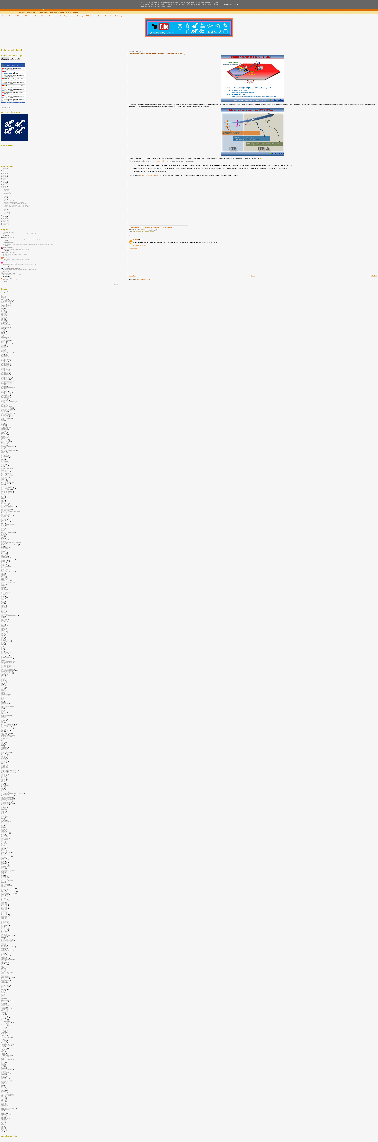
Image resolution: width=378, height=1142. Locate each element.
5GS (2, 308)
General (3, 589)
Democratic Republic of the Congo (10, 511)
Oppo (2, 840)
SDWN (3, 954)
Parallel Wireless (5, 852)
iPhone (3, 674)
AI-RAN (3, 331)
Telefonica (4, 1023)
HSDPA (3, 621)
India (2, 656)
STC (2, 999)
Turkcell (3, 1053)
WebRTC (3, 1107)
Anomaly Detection (6, 344)
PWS (2, 872)
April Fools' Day (5, 414)
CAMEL (3, 451)
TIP (2, 1039)
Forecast (3, 574)
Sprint (2, 990)
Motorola (3, 778)
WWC (2, 1122)
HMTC (3, 618)
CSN (2, 497)
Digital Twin (4, 518)
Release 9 (4, 920)
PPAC (2, 861)
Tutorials (3, 1054)
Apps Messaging (5, 383)
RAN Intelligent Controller (8, 893)
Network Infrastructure (7, 798)
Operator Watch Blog (61, 16)
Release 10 (4, 903)
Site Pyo (3, 968)
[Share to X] (152, 230)
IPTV (2, 676)
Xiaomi (3, 1127)
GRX (2, 601)
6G (2, 310)
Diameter (3, 516)
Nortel (3, 817)
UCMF (3, 1058)
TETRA (3, 1031)
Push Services (5, 871)
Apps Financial (5, 374)
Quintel (3, 881)
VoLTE (3, 1099)
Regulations (4, 900)
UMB (2, 1066)
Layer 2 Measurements (7, 706)
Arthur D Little (5, 417)
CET (2, 466)
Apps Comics (4, 368)
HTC (2, 629)
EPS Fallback (4, 547)
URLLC (3, 1076)
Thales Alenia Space (6, 1034)
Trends (3, 1046)
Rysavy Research (6, 941)
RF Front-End (4, 925)
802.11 (3, 312)
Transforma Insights (6, 1044)
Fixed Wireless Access (7, 568)
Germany (3, 593)
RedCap (3, 899)
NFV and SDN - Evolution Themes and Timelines (15, 203)
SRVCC (3, 991)
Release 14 (4, 908)
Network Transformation (7, 803)
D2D (2, 501)
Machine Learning (6, 733)
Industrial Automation (7, 658)
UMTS (3, 1068)
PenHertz (3, 857)
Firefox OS (4, 565)
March (6, 210)
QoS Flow (3, 876)
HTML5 (3, 630)
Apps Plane (4, 391)
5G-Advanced (5, 305)
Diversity (3, 519)
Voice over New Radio (7, 1095)
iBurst (2, 637)
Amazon (3, 338)
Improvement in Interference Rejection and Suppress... (17, 205)
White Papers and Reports (8, 1108)
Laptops (3, 702)
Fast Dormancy (5, 557)
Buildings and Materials (7, 446)
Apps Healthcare (5, 377)
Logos (3, 717)
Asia (2, 419)
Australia (3, 424)
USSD (3, 1082)
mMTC (3, 762)
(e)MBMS (3, 291)
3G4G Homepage (27, 16)
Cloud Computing (6, 475)
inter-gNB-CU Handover (7, 665)
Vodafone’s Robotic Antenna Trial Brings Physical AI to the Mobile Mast (20, 269)
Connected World (6, 489)
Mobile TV (4, 771)
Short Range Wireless (7, 959)
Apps (2, 354)
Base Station (4, 429)
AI (1, 329)
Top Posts (3, 1040)
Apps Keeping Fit (5, 378)
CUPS (3, 500)
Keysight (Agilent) (6, 694)
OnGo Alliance (5, 833)
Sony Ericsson (5, 985)
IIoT (2, 650)
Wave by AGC (5, 1104)
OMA (2, 830)
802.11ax (3, 314)
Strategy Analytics (6, 1000)
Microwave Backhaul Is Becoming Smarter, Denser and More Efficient (20, 264)
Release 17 (4, 912)
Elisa (2, 536)
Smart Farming (5, 975)
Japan (3, 688)
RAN (2, 890)
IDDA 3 (3, 643)
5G (2, 297)
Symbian (3, 1007)
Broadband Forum (6, 441)
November (7, 190)
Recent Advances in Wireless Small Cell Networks (144, 227)
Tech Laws (4, 1019)
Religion (3, 922)
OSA (2, 845)
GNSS (3, 596)
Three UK (3, 1035)
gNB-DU (3, 594)
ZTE (2, 1131)
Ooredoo (3, 835)
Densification (4, 513)
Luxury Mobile (5, 730)
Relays (3, 902)
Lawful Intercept (5, 705)
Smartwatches (5, 980)
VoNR (2, 1100)
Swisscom (4, 1004)
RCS (2, 895)
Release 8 (4, 918)
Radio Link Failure (6, 885)
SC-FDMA (4, 948)
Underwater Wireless (7, 1069)
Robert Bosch (5, 931)
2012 (4, 217)
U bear (135, 239)
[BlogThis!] (150, 230)
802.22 (3, 321)
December (7, 189)
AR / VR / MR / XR (6, 415)
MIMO (2, 760)
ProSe (3, 868)
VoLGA (3, 1098)
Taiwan (3, 1012)
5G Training (89, 16)
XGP (2, 1126)
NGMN (3, 811)
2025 (4, 170)
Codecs (3, 481)
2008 (4, 223)
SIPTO (3, 967)
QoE (2, 874)
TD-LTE (3, 1016)
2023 (4, 173)
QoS (2, 875)
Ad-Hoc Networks (6, 326)
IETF (2, 647)
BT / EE (3, 445)
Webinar (3, 1105)
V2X (2, 1086)
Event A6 (3, 554)
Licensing (3, 712)
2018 (4, 181)
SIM (2, 963)
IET (2, 646)
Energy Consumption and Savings (10, 542)
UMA (2, 1064)
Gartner (3, 583)
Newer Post (132, 276)
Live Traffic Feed (13, 65)
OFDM (3, 827)
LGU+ (2, 711)
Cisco (2, 474)
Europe (3, 552)
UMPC (3, 1067)
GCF (2, 586)
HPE (2, 620)
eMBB (3, 537)
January (6, 213)
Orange (3, 843)
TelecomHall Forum (8, 232)
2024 (4, 172)
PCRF (3, 854)
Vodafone (3, 1092)
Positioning (4, 859)
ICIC (2, 638)
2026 (4, 168)
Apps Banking (5, 359)
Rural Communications (7, 940)
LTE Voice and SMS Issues (8, 725)
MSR (2, 783)
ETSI (2, 550)
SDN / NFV (4, 952)
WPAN (3, 1117)
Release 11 (152, 231)
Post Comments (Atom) (143, 279)
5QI (2, 309)
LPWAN (3, 720)
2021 (4, 176)
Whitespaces (4, 1109)
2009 (4, 221)
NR (2, 818)
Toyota (3, 1041)
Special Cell (4, 987)
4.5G (2, 295)
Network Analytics (6, 794)
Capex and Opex (5, 455)
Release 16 (4, 911)
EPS (2, 546)
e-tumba (3, 527)
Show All (116, 284)
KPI (2, 697)
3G (2, 292)
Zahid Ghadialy (167, 227)
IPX (2, 679)
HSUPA (3, 628)
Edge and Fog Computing (8, 532)
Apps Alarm (4, 356)
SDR (2, 953)
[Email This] (149, 230)
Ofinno (3, 829)
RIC (2, 926)
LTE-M (3, 729)
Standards (4, 996)
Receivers (147, 231)
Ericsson (3, 548)
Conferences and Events (7, 488)
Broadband (4, 440)
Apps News (4, 390)
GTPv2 (3, 606)
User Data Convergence (7, 1080)
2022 (4, 175)
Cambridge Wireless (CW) (8, 450)
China (3, 469)
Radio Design (5, 884)
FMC (2, 570)
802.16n (3, 318)
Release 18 (4, 913)
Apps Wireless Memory (7, 413)
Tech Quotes (4, 1021)
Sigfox (3, 961)
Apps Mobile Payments (7, 387)
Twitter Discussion (6, 1055)
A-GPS (3, 323)
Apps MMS (4, 386)
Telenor (3, 1026)
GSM (2, 603)
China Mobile (4, 470)
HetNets (3, 614)
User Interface (5, 1081)
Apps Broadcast (5, 363)
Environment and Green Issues (9, 545)
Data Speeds (4, 505)
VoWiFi (3, 1101)
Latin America (5, 703)
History (3, 616)
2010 (4, 220)
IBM (2, 635)
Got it (236, 4)
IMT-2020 (3, 653)
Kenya (3, 693)
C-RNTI (3, 449)
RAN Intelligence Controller (8, 891)
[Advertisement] (189, 42)
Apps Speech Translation (8, 402)
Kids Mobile (4, 696)
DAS (2, 502)
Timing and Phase (6, 1037)
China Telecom (5, 472)
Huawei (3, 632)
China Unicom (5, 473)
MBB (2, 740)
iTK (2, 684)
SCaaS (3, 949)
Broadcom (4, 442)
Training (3, 1043)
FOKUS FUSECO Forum (7, 571)
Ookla (2, 834)
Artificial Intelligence (6, 418)
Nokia (2, 815)
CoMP (3, 484)
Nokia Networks (5, 816)
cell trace (3, 464)
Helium (3, 612)
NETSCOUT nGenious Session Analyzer (12, 793)
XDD (2, 1124)
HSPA (2, 624)
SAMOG (3, 944)
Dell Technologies (6, 509)
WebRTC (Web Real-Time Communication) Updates (16, 206)
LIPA (2, 716)
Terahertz (3, 1028)
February (6, 212)
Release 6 (4, 916)
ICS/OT (3, 639)
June (5, 197)
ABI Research (5, 324)
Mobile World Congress (7, 772)
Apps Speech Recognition (8, 401)
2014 (4, 187)
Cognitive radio (5, 483)
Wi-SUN (3, 1112)
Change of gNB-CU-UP (7, 468)
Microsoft (3, 757)
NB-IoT (3, 789)
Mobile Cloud (4, 766)
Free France (4, 578)
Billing (3, 433)
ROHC (3, 934)
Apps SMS (4, 399)
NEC (2, 790)
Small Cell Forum (6, 972)
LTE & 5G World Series (7, 724)
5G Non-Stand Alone (6, 300)
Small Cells (4, 973)
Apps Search (4, 396)
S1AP (2, 943)
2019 (4, 179)
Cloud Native (4, 477)
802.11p (3, 317)
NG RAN (3, 807)
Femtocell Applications (7, 559)
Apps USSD (4, 405)
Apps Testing (4, 404)
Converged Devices (6, 492)
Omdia (3, 831)
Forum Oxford (5, 575)
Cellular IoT (4, 465)
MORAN (3, 776)
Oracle (3, 842)
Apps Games (4, 376)
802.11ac (3, 313)
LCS (2, 708)
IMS (2, 651)
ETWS (3, 551)
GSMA (3, 605)
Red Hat (3, 898)
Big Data (3, 432)
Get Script (7, 102)
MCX (2, 744)
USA (2, 1077)
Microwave (4, 758)
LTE (2, 722)
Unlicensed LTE (5, 1073)
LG (2, 710)
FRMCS (3, 579)
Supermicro (4, 1002)
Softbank (3, 982)
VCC (2, 1087)
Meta (2, 753)
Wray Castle (4, 1118)
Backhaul (3, 428)
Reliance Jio (4, 921)
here (261, 158)
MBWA (3, 742)
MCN (2, 743)
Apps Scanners (5, 395)
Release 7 (4, 917)
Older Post (374, 276)
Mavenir (3, 739)
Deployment (4, 514)
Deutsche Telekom (6, 515)
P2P (2, 849)
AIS (2, 336)
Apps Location (5, 379)
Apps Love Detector (6, 381)
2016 (4, 184)
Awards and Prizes (6, 427)
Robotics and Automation (8, 932)
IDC (2, 642)
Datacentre (4, 507)
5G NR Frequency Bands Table (10, 279)
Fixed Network (5, 566)
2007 (4, 224)
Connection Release (6, 491)
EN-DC (3, 541)
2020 (4, 178)
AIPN (2, 332)
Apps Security (5, 397)
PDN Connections (6, 856)
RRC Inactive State (6, 939)
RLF (2, 927)
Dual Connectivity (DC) (7, 524)
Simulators (4, 964)
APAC (2, 349)
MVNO (3, 786)
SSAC (3, 995)
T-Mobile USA (5, 1009)
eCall (2, 529)
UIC (2, 1060)
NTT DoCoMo (5, 821)
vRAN (2, 1103)
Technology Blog (8, 242)
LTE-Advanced (5, 726)
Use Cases (4, 1078)
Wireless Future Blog (9, 273)
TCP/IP (3, 1014)
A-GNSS (3, 322)
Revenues (4, 923)
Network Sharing (5, 801)
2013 (4, 215)
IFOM (2, 648)
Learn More (227, 4)
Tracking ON (19, 102)
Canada (3, 454)
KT (2, 699)
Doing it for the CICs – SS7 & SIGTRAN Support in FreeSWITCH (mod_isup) (21, 239)
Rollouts (3, 936)
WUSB (3, 1121)
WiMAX (3, 1113)
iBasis (3, 634)
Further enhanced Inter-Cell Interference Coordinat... (16, 208)
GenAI (3, 588)
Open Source (4, 838)
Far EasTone (4, 556)
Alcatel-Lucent (5, 337)
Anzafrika (3, 347)
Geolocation (4, 592)
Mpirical (3, 779)
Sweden (3, 1003)
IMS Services (4, 652)
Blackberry (4, 434)
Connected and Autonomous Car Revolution (14, 202)
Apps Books (4, 361)
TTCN (2, 1051)
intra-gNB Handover (6, 673)
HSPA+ (3, 625)
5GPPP (3, 306)
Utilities (3, 1083)
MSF (2, 781)
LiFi (2, 714)
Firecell (3, 564)
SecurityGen (4, 958)
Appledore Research (6, 353)
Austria (3, 425)
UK (2, 1063)
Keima (3, 692)
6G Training (99, 16)
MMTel (3, 763)
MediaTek (3, 748)
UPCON (3, 1075)
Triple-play (4, 1048)
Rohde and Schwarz (6, 935)
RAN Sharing (4, 894)
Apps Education (5, 372)
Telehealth (4, 1025)
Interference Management (138, 231)
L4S (2, 701)
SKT (2, 971)
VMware (3, 1091)
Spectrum (3, 989)
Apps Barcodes (5, 360)
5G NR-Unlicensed (6, 301)
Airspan (3, 335)
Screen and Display (6, 950)
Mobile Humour (5, 769)
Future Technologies (6, 582)
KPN (2, 698)
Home (4, 16)
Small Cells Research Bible (149, 175)
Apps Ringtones (5, 393)
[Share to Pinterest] (156, 230)
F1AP (2, 555)
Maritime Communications (8, 735)
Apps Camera (5, 365)
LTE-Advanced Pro (6, 728)
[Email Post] (146, 229)
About (10, 16)
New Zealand (4, 804)
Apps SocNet (4, 400)
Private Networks (8, 257)
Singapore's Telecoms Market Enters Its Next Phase (15, 254)
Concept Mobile (5, 486)
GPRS (3, 598)
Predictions (4, 862)
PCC (2, 853)
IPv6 (2, 678)
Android (3, 341)
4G (2, 296)
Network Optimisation (7, 799)
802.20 (3, 319)
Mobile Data (4, 767)
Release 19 (4, 915)
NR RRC (3, 820)
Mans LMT (4, 734)
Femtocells (4, 560)
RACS (3, 883)
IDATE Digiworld (5, 641)
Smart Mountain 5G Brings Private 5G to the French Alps (16, 259)
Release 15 (4, 909)
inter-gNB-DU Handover (7, 666)
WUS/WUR (4, 1119)
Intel (2, 664)
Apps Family (4, 373)
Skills (2, 970)
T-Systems (4, 1011)
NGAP (3, 810)
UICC (2, 1062)
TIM (2, 1036)
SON (2, 984)
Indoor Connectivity (6, 657)
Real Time (13, 102)
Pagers (3, 851)
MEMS (3, 751)
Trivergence (4, 1049)
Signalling (4, 962)
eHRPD (3, 534)
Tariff (2, 1013)
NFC (2, 806)
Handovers (4, 609)
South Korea (4, 986)
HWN (2, 633)
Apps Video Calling (6, 406)
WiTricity (3, 1115)
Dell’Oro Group (5, 510)
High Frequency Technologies (9, 615)
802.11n (3, 315)
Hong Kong (4, 619)
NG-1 (2, 808)
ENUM (3, 543)
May (5, 199)
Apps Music (4, 388)
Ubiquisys (4, 1057)
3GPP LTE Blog (7, 278)
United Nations (5, 1072)
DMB (2, 520)
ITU (2, 685)
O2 (2, 825)
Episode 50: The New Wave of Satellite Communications (16, 274)
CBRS (3, 459)
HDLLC (3, 610)
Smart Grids (4, 976)
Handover (4, 607)
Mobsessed (4, 774)
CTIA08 (3, 498)
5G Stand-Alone (5, 303)
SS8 (2, 994)
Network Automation (6, 797)
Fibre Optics (4, 561)
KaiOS (3, 689)
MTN (2, 784)
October (6, 192)
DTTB (2, 523)
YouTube (17, 16)
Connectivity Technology (76, 16)
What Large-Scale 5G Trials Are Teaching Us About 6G (16, 249)
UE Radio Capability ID (7, 1059)
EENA (3, 533)
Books (3, 438)
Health (3, 611)
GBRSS (3, 584)
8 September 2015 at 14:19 (139, 245)
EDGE (3, 530)
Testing (3, 1030)
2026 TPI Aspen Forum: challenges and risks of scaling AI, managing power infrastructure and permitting (28, 244)
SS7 (2, 993)
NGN (2, 812)
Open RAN (4, 836)
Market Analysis (5, 737)
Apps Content (5, 369)
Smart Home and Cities (7, 977)
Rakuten (3, 889)
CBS (2, 460)
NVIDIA (3, 822)
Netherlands (4, 792)
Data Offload (4, 504)
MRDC (3, 780)
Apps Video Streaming (7, 409)
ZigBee (3, 1130)
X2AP (2, 1123)
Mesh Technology (6, 752)
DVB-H (3, 525)
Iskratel (3, 682)
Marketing (4, 738)
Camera (3, 452)
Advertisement (5, 327)
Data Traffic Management (8, 506)
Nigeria (3, 813)
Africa (2, 328)
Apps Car (3, 367)
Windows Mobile (5, 1114)
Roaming (3, 930)
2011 (4, 218)
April (5, 209)
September (7, 193)
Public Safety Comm (6, 870)
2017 (4, 183)
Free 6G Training (8, 247)
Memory (3, 749)
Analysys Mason (5, 340)
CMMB (3, 479)
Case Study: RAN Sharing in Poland (12, 200)
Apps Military (4, 385)
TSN (2, 1050)
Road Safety (4, 929)
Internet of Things (6, 671)
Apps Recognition (6, 392)
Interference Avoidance (7, 669)
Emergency (4, 539)
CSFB (2, 496)
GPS (2, 600)
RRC (2, 938)
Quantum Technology (7, 880)
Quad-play (4, 877)
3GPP (2, 294)
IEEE (2, 644)
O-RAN (3, 824)
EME (2, 538)
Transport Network (6, 1045)
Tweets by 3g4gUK (6, 107)
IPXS (2, 680)
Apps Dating (4, 370)
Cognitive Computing (7, 482)
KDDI (2, 690)
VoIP (2, 1096)
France (3, 577)
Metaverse (4, 754)
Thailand (3, 1032)
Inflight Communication (7, 661)
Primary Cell (4, 865)
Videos (3, 1090)
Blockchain (4, 436)
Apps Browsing (5, 364)
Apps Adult (4, 355)
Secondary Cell (5, 955)
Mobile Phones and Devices (8, 770)
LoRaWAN (4, 719)
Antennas (3, 346)
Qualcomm (4, 879)
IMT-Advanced (5, 655)
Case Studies (4, 457)
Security (3, 957)
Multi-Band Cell (5, 785)
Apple (2, 351)
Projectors (4, 867)
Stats (2, 998)
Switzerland (4, 1005)
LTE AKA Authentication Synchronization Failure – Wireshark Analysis (19, 233)
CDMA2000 (4, 463)
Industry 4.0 (4, 660)
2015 (4, 186)
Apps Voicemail (5, 410)
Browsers (3, 443)
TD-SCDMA (4, 1017)
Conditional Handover (7, 487)
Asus (2, 420)
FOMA (3, 573)
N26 (2, 788)
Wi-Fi (2, 1110)
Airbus (3, 333)
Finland (3, 562)
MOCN (3, 775)
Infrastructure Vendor (6, 662)
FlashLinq (4, 569)
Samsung (3, 945)
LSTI (2, 721)
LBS (2, 707)
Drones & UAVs (5, 522)
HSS (2, 626)
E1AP (2, 528)
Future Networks (5, 580)
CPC (2, 495)
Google (3, 597)
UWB (2, 1085)
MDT (2, 746)
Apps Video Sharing (6, 408)
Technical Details (5, 1022)
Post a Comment (133, 248)
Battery (3, 431)
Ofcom (3, 826)
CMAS (3, 478)
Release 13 (4, 907)
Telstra (3, 1027)
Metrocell (3, 756)
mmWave (3, 765)
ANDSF (3, 342)
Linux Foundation (6, 715)
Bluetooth (3, 437)
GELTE (3, 587)
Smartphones (4, 979)
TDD (2, 1018)
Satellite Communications (8, 947)
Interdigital (4, 667)
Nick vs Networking (8, 237)
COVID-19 (4, 493)
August (6, 195)
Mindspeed (4, 761)
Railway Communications (8, 888)
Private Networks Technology (113, 16)
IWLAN (3, 687)
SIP (2, 966)
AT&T (2, 422)
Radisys (3, 886)
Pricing (3, 863)
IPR (2, 675)
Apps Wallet (4, 411)
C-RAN (3, 447)
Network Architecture (6, 795)
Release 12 (4, 906)
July (5, 196)
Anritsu (3, 345)
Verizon (3, 1089)
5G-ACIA (3, 304)
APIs (2, 350)
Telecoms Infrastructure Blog (43, 16)
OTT (2, 848)
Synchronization (5, 1008)
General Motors (5, 591)
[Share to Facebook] (154, 230)
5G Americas (4, 299)
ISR (2, 683)
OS (2, 844)
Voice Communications (7, 1094)
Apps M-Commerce (6, 382)
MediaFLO (4, 747)
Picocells (3, 858)
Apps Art (3, 358)
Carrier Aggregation (6, 456)
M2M (2, 731)
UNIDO (3, 1071)
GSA (2, 602)
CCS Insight (4, 461)
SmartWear (4, 981)
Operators (4, 839)
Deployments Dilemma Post (163, 161)
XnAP (2, 1128)
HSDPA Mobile (5, 623)
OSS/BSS (3, 847)
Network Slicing (5, 802)
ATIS (2, 423)
